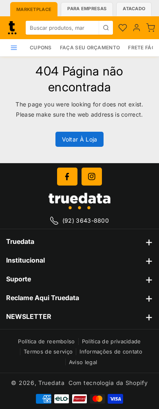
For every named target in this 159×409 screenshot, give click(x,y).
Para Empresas (86, 8)
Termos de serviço (48, 351)
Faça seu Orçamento (90, 47)
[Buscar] (106, 28)
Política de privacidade (111, 341)
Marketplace (33, 9)
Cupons (41, 47)
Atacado (134, 8)
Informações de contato (111, 351)
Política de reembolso (46, 341)
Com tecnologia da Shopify (108, 382)
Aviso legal (83, 362)
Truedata (51, 382)
